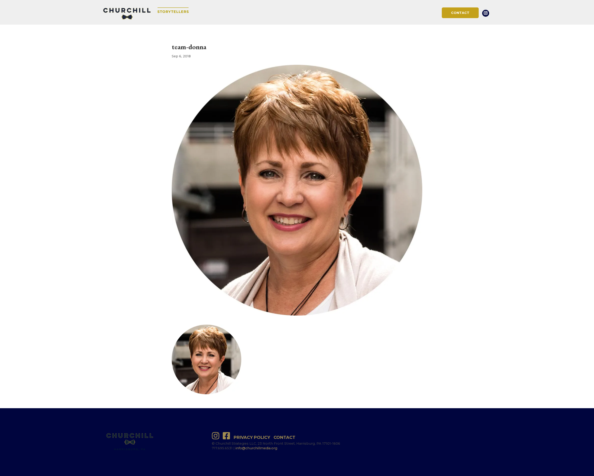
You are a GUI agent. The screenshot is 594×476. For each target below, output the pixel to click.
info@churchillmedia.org (256, 448)
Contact (460, 13)
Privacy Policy (252, 437)
